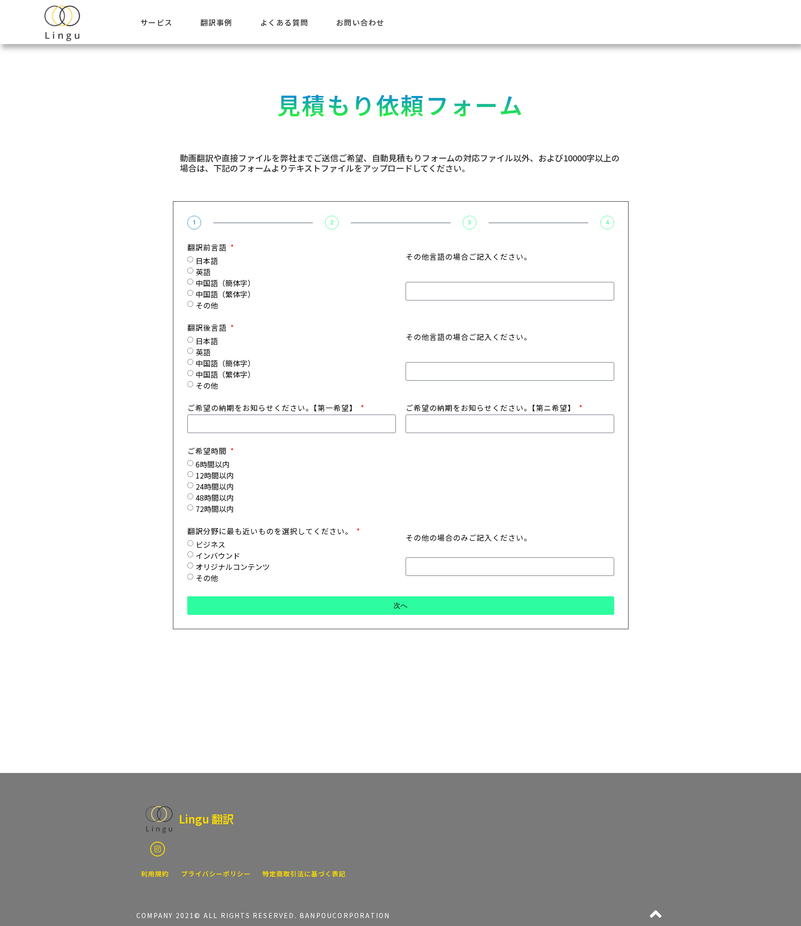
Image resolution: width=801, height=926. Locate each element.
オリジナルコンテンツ (233, 566)
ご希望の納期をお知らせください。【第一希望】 (273, 408)
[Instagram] (157, 849)
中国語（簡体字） (225, 282)
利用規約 (155, 873)
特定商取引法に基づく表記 (304, 873)
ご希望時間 (208, 451)
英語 (203, 271)
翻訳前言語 (208, 248)
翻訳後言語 (208, 328)
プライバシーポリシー (216, 873)
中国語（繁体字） (225, 294)
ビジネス (210, 544)
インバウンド (218, 555)
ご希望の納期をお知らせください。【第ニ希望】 (492, 408)
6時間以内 (212, 464)
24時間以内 (215, 486)
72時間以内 (215, 508)
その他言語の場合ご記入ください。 (469, 257)
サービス (156, 22)
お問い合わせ (360, 22)
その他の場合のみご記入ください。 (469, 538)
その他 (207, 305)
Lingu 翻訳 (206, 819)
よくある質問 (284, 22)
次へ (400, 605)
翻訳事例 (216, 22)
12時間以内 (215, 475)
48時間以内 (215, 497)
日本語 (207, 260)
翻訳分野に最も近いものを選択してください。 (271, 531)
